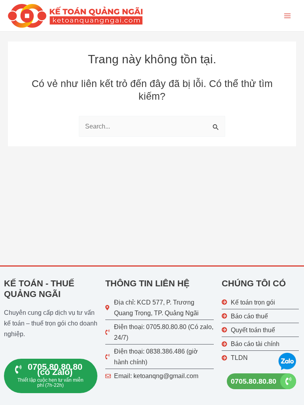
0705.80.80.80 (253, 381)
